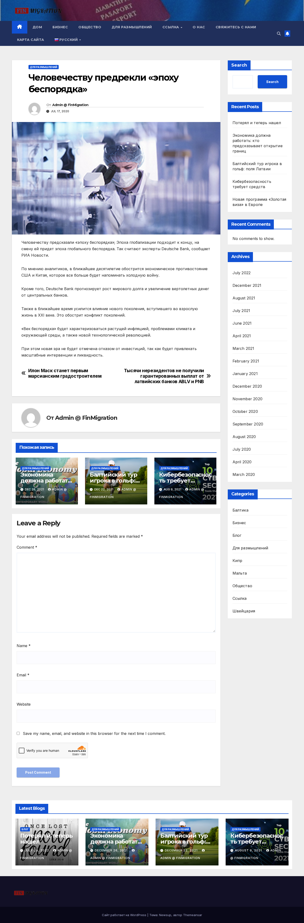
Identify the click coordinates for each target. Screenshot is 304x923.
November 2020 (248, 398)
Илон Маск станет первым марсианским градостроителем (65, 373)
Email (23, 675)
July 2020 (242, 449)
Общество (89, 27)
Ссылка (171, 27)
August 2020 (244, 436)
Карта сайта (30, 40)
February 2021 (246, 360)
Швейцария (244, 610)
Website (24, 704)
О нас (199, 27)
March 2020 (244, 474)
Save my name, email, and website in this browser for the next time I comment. (94, 733)
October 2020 (245, 411)
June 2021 (242, 323)
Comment (27, 547)
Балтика (240, 510)
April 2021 (242, 335)
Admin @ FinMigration (70, 105)
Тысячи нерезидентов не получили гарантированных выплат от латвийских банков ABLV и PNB (164, 376)
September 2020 (248, 423)
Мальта (240, 573)
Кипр (237, 560)
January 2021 (245, 373)
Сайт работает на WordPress (124, 915)
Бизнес (60, 27)
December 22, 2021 (182, 850)
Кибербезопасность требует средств (185, 480)
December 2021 (247, 285)
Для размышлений (132, 27)
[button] (279, 33)
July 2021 (241, 310)
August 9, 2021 (249, 850)
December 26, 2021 (111, 850)
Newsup (165, 915)
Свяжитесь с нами (236, 27)
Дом (37, 27)
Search (239, 65)
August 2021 (244, 297)
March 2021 (243, 348)
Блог (237, 535)
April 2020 (242, 461)
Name (24, 645)
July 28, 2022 (37, 850)
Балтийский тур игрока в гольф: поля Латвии (113, 480)
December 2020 (247, 386)
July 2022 (242, 272)
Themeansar (192, 915)
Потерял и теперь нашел (257, 122)
